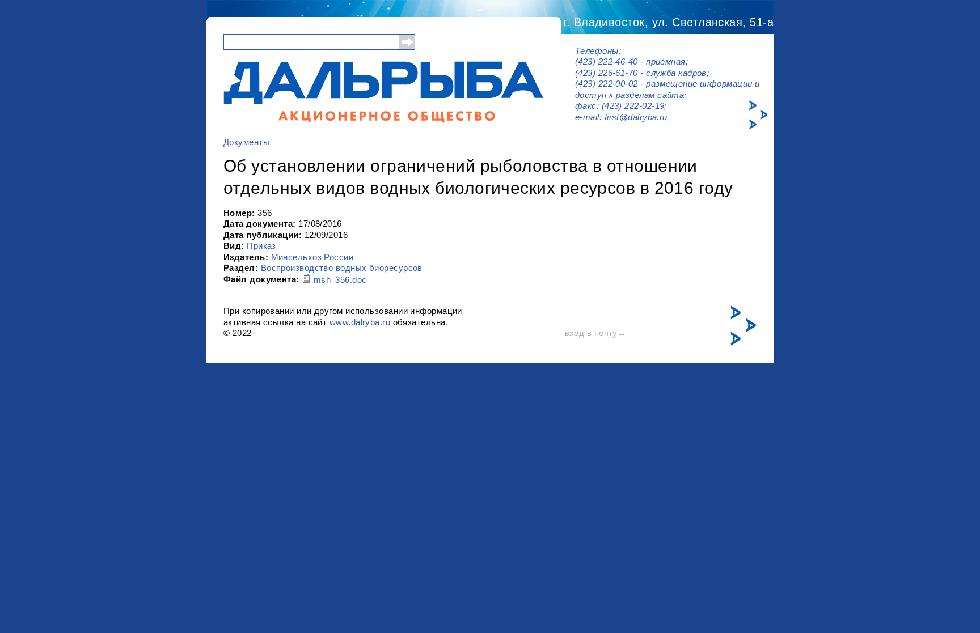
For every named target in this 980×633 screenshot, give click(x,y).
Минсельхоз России (312, 257)
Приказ (261, 245)
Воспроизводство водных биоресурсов (342, 268)
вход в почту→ (596, 333)
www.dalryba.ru (360, 322)
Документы (246, 142)
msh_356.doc (340, 279)
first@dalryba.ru (636, 117)
